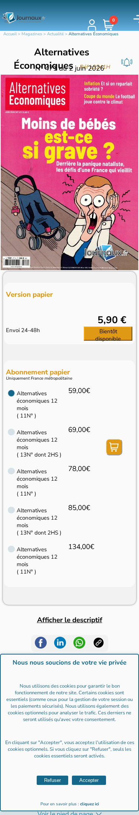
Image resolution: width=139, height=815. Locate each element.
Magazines (31, 34)
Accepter (89, 780)
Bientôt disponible (108, 334)
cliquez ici (89, 804)
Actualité (55, 34)
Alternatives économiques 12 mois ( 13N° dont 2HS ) (39, 443)
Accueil (10, 34)
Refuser (52, 780)
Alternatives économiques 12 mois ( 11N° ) (37, 404)
